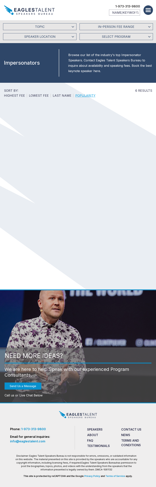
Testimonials (98, 446)
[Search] (137, 12)
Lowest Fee (39, 95)
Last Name (62, 95)
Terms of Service (115, 476)
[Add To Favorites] (24, 151)
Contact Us (131, 429)
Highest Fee (14, 95)
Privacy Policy (92, 476)
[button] (148, 10)
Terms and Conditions (131, 443)
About (92, 435)
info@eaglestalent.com (27, 441)
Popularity (85, 95)
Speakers (95, 429)
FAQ (90, 440)
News (125, 435)
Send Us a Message (23, 386)
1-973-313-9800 (127, 6)
